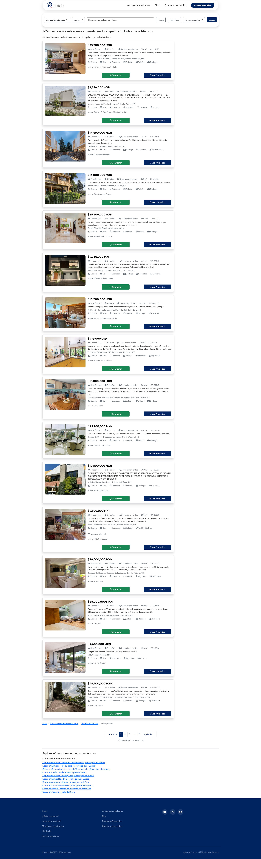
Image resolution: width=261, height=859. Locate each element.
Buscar (212, 19)
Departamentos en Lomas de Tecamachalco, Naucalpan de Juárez (73, 762)
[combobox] (120, 19)
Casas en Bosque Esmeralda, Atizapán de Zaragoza (66, 788)
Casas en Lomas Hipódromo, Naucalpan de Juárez (65, 778)
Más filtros (174, 19)
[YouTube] (164, 812)
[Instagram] (172, 812)
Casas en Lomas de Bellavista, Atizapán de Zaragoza (67, 785)
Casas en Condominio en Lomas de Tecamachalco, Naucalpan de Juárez (76, 769)
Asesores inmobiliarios (138, 5)
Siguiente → (149, 734)
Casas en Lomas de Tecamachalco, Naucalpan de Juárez (68, 765)
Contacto (46, 831)
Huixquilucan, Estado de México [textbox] (103, 19)
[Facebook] (180, 812)
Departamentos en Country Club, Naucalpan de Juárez (68, 775)
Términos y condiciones (53, 826)
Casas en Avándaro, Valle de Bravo (58, 791)
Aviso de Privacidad (191, 852)
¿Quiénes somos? (50, 816)
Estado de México (89, 723)
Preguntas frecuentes (175, 5)
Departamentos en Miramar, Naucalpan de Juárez (65, 782)
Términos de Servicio (210, 852)
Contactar (116, 75)
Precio (161, 19)
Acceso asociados (202, 5)
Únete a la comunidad (112, 826)
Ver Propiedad (158, 75)
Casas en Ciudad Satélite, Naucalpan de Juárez (64, 772)
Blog (157, 5)
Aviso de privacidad (51, 821)
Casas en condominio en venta (64, 723)
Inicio (44, 723)
